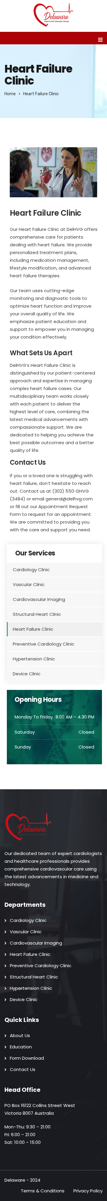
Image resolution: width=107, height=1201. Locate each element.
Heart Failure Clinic (33, 629)
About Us (20, 1035)
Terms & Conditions (42, 1191)
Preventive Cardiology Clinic (43, 644)
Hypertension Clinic (34, 659)
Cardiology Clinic (31, 569)
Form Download (27, 1058)
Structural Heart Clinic (37, 614)
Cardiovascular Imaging (39, 599)
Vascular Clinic (29, 584)
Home (10, 93)
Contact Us (22, 1069)
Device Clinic (26, 674)
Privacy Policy (88, 1191)
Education (21, 1047)
